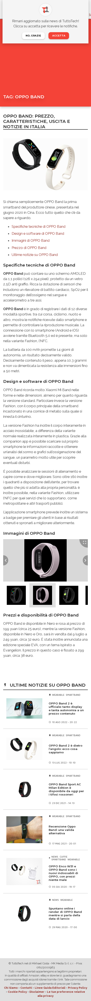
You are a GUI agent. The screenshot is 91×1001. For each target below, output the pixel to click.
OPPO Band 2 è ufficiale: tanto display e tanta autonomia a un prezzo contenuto (66, 708)
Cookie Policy (17, 991)
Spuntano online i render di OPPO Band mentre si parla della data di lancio (65, 913)
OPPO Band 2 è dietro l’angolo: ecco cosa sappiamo (65, 749)
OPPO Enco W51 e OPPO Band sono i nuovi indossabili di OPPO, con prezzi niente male (63, 873)
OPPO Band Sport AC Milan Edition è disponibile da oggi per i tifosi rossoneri (66, 789)
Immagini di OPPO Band (31, 240)
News (54, 856)
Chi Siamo (11, 987)
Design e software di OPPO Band (38, 233)
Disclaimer (36, 991)
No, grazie (33, 35)
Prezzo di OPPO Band (29, 248)
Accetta (58, 35)
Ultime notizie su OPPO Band (35, 255)
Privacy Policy (77, 987)
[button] (16, 595)
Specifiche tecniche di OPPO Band (38, 226)
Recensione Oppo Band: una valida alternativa (62, 830)
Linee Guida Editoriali (50, 987)
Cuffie (63, 856)
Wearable (58, 694)
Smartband (73, 694)
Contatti (26, 987)
